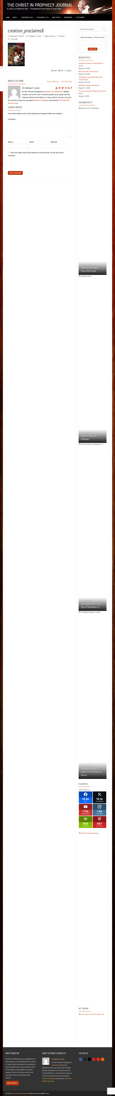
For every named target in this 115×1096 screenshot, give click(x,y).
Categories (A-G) (27, 17)
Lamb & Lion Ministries (54, 92)
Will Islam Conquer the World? (89, 85)
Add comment (50, 36)
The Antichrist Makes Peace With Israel (90, 269)
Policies (46, 1093)
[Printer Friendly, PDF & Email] (61, 70)
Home (8, 17)
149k (80, 790)
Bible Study (56, 17)
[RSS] (102, 1059)
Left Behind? (80, 17)
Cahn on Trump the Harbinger (89, 437)
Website (54, 142)
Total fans (86, 790)
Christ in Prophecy (41, 100)
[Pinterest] (94, 1059)
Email (32, 142)
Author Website (53, 81)
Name (11, 142)
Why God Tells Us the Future (88, 71)
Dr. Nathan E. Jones (34, 36)
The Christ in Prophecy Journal (40, 5)
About (15, 17)
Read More (13, 1083)
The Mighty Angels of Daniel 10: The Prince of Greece (91, 772)
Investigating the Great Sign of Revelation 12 (91, 605)
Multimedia (68, 17)
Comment (11, 119)
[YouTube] (98, 1059)
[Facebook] (80, 1059)
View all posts (66, 81)
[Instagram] (89, 1059)
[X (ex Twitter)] (85, 1059)
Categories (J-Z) (42, 17)
